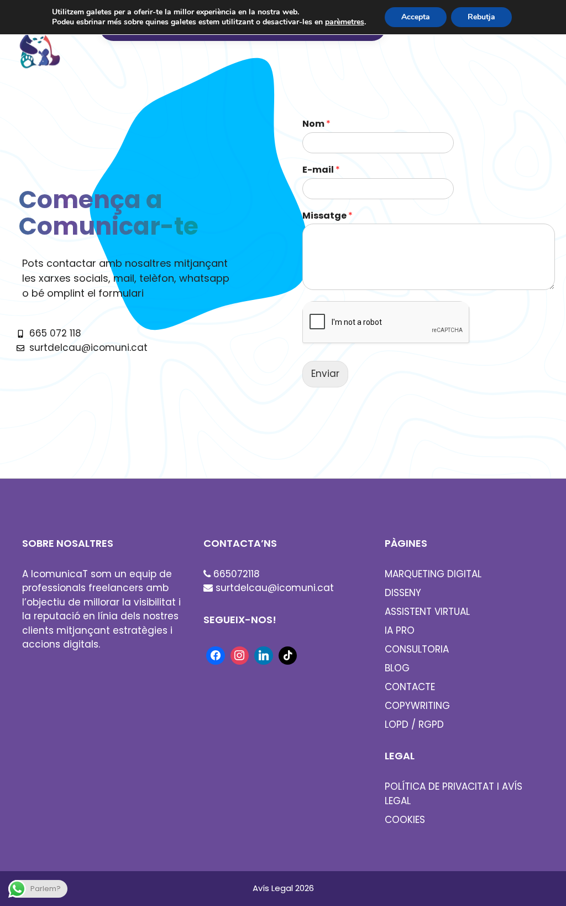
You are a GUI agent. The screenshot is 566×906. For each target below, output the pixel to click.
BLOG (397, 668)
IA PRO (400, 630)
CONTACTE (410, 686)
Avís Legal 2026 (283, 888)
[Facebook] (215, 654)
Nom (316, 124)
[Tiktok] (288, 654)
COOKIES (405, 819)
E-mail (321, 170)
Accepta (415, 17)
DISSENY (403, 592)
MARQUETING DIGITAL (433, 574)
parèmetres (344, 22)
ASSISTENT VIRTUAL (427, 611)
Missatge (327, 216)
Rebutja (481, 17)
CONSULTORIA (417, 649)
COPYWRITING (417, 705)
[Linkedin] (263, 654)
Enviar (325, 373)
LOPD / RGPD (414, 724)
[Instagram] (240, 654)
